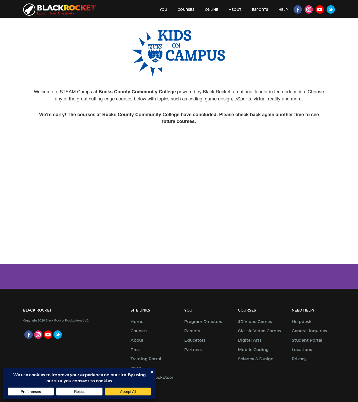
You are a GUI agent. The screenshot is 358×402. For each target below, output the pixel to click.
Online (211, 9)
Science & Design (256, 358)
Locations (302, 349)
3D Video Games (255, 321)
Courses (186, 9)
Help (283, 9)
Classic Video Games (259, 330)
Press (136, 349)
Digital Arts (250, 340)
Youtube (320, 9)
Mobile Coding (253, 349)
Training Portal (146, 358)
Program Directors (203, 321)
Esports (260, 9)
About (235, 9)
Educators (194, 340)
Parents (192, 330)
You (163, 9)
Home (137, 321)
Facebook (298, 9)
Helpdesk (302, 321)
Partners (193, 349)
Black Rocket (59, 9)
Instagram (309, 9)
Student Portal (307, 340)
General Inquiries (309, 330)
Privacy (299, 358)
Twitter (331, 9)
